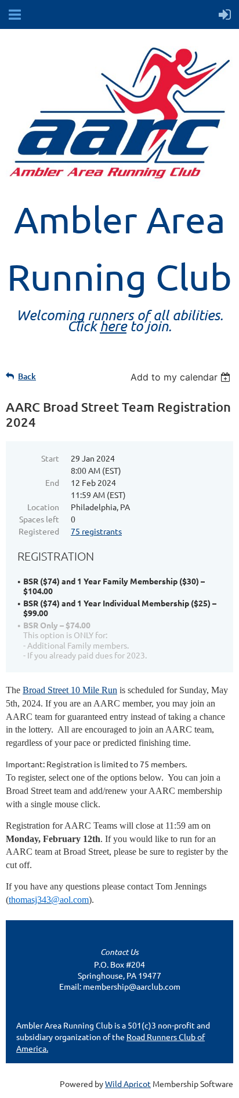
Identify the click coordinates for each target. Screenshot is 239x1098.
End (52, 482)
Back (27, 376)
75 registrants (96, 531)
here (113, 325)
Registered (39, 531)
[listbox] (182, 377)
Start (50, 458)
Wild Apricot (128, 1083)
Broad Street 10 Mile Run (70, 690)
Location (43, 507)
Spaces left (39, 519)
